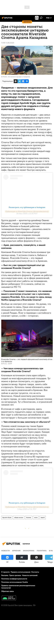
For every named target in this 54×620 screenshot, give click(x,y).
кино (36, 517)
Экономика (28, 550)
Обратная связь (7, 591)
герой (43, 517)
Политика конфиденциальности (14, 579)
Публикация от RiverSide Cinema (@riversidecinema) (27, 212)
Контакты (35, 572)
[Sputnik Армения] (7, 19)
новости (5, 550)
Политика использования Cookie (14, 582)
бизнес (28, 517)
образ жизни (18, 517)
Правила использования (20, 572)
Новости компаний (29, 575)
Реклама (4, 575)
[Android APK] (8, 598)
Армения (16, 550)
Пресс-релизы (15, 575)
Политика (41, 550)
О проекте (5, 572)
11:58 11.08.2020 (7, 43)
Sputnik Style (6, 517)
